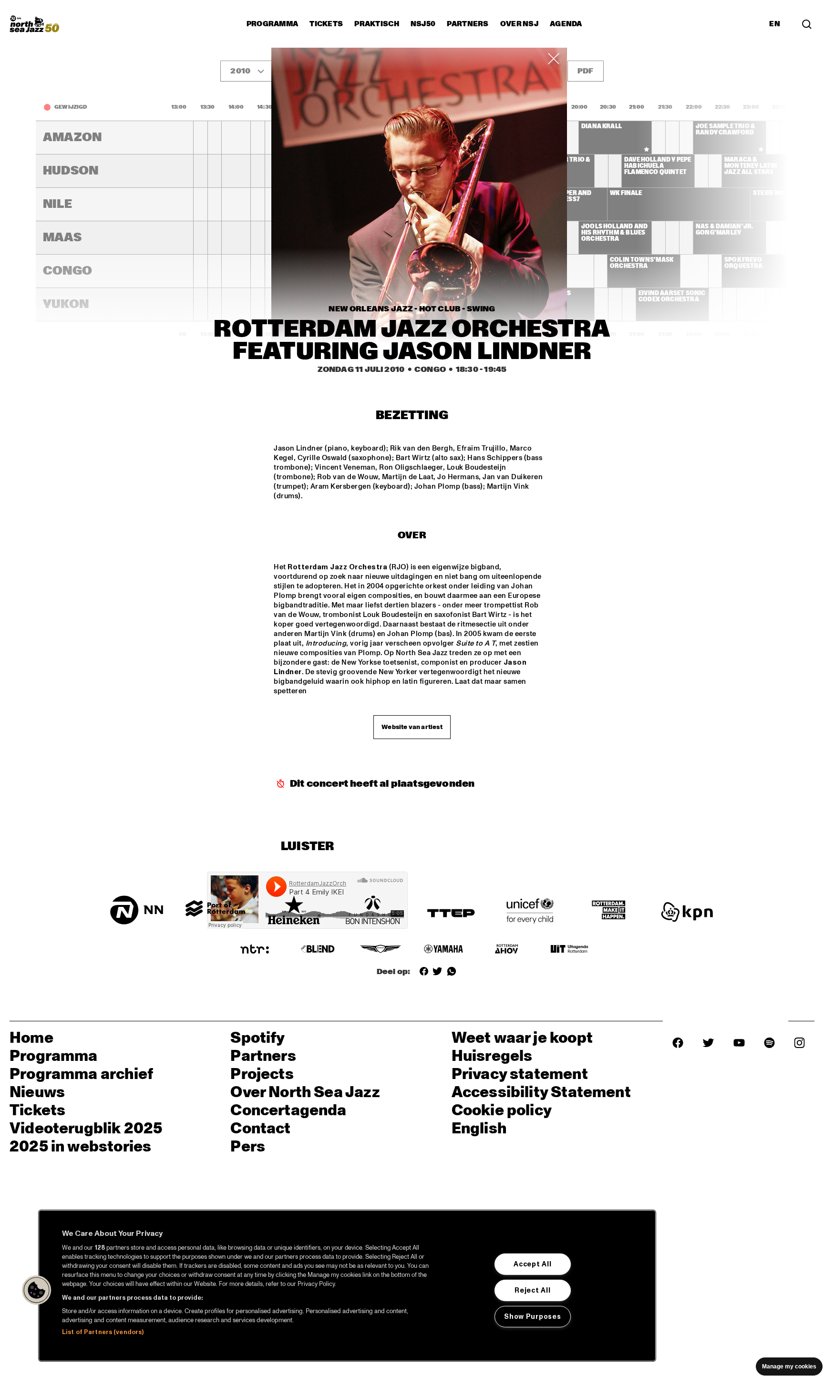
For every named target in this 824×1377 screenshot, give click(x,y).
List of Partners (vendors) (103, 1332)
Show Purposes (532, 1316)
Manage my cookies (789, 1366)
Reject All (532, 1290)
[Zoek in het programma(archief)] (806, 24)
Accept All (532, 1264)
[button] (36, 1290)
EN (774, 24)
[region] (347, 1286)
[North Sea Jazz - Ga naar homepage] (34, 24)
